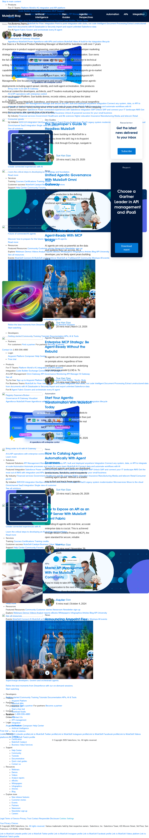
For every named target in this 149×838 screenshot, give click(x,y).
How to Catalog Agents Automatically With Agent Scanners (65, 458)
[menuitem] (43, 8)
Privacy (23, 819)
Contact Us (17, 717)
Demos (15, 772)
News (28, 14)
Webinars (15, 770)
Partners (15, 805)
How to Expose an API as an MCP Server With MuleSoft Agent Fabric (67, 514)
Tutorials (43, 697)
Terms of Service (12, 819)
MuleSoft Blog (11, 15)
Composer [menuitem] (28, 725)
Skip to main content (11, 1)
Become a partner (54, 705)
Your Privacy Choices (9, 823)
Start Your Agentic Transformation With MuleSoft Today (68, 402)
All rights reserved (88, 740)
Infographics (17, 786)
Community (25, 697)
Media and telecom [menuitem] (123, 116)
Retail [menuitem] (135, 116)
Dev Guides (66, 16)
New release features (20, 797)
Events (15, 803)
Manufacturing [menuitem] (107, 116)
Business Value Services (22, 745)
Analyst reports (18, 778)
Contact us (16, 764)
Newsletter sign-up (19, 811)
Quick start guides (19, 761)
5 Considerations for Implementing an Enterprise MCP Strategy (67, 291)
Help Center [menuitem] (38, 725)
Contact (35, 819)
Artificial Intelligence (41, 16)
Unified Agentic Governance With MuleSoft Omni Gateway (68, 179)
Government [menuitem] (41, 116)
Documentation (55, 697)
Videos (14, 775)
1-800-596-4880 (22, 714)
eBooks (15, 781)
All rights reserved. (37, 826)
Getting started (12, 697)
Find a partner (26, 705)
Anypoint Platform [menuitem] (14, 725)
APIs (126, 14)
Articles (15, 789)
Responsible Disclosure (49, 819)
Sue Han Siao (63, 155)
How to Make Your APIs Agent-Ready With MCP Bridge (63, 235)
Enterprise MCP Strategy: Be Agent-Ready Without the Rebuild (67, 346)
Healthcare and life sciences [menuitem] (61, 116)
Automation (112, 14)
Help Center (17, 750)
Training (35, 697)
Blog (13, 792)
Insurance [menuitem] (95, 116)
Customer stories (19, 800)
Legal (2, 819)
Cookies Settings (67, 818)
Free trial (4, 731)
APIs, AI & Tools (69, 697)
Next (54, 673)
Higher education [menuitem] (82, 116)
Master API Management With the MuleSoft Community (65, 572)
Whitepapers (17, 783)
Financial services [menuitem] (27, 116)
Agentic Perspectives (86, 16)
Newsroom (16, 808)
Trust (29, 819)
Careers (15, 814)
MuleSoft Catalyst (19, 742)
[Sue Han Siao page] (49, 157)
